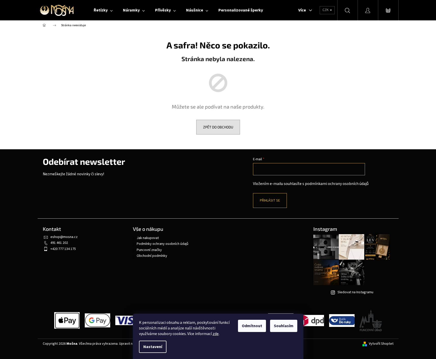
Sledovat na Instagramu (355, 292)
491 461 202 (59, 242)
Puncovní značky (149, 249)
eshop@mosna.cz (64, 237)
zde (216, 334)
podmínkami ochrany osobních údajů (337, 184)
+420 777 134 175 (63, 248)
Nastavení (152, 347)
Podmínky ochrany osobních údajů (162, 243)
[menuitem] (103, 10)
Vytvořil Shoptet (381, 343)
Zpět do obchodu (218, 127)
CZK (325, 9)
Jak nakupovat (148, 238)
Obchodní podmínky (152, 255)
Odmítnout (252, 326)
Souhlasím (283, 326)
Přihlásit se (270, 200)
